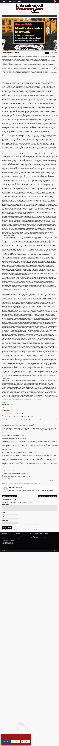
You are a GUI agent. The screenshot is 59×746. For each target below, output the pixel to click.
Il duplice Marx (7, 410)
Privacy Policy (37, 524)
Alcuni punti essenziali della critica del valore (47, 496)
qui (46, 59)
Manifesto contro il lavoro (33, 483)
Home (4, 1)
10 (5, 286)
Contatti (14, 1)
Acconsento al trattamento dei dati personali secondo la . (22, 524)
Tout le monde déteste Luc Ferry (10, 496)
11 (9, 312)
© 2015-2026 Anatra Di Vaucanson (8, 550)
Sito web (5, 520)
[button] (29, 735)
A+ (45, 52)
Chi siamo (9, 1)
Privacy (17, 538)
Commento (6, 504)
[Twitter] (31, 537)
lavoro (27, 483)
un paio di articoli (13, 69)
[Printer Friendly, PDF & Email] (54, 52)
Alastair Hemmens (16, 54)
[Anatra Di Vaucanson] (29, 8)
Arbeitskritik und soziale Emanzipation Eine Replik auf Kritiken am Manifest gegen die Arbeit (36, 419)
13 (2, 472)
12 (33, 312)
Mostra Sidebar (52, 19)
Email (4, 516)
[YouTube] (37, 537)
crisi (22, 483)
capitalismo (19, 483)
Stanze (19, 1)
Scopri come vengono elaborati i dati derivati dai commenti (30, 529)
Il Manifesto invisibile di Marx (16, 16)
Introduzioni (8, 16)
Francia (24, 483)
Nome (4, 512)
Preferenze (25, 741)
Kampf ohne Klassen (9, 413)
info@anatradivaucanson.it (9, 540)
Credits (55, 550)
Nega (16, 741)
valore (40, 483)
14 (2, 475)
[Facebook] (33, 537)
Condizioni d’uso (19, 536)
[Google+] (35, 537)
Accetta (6, 741)
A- (48, 52)
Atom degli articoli (47, 538)
